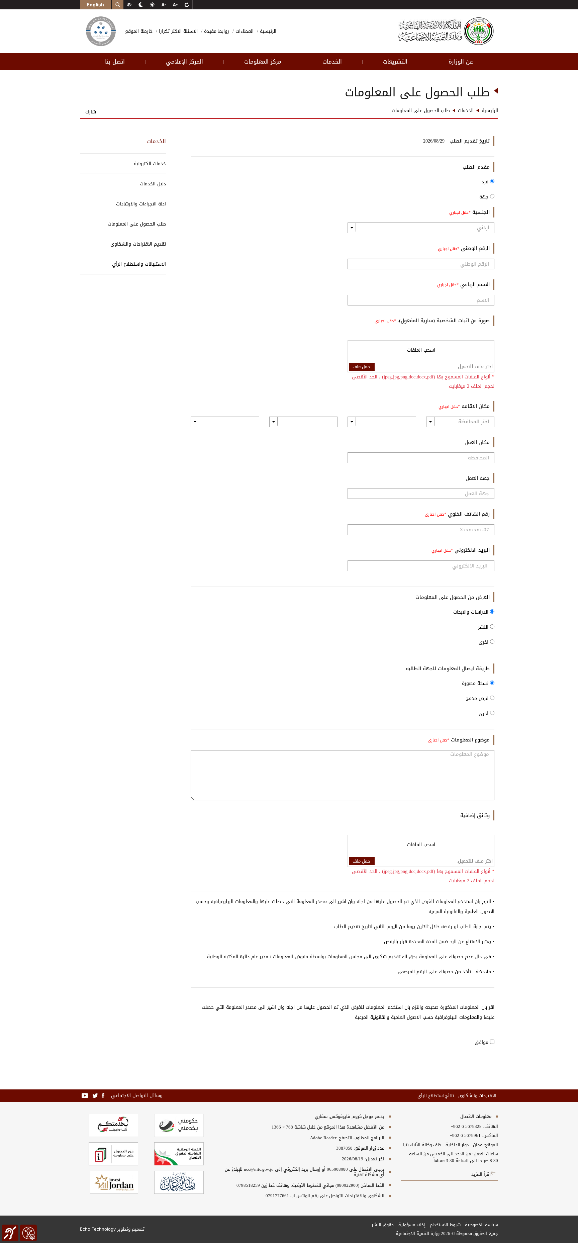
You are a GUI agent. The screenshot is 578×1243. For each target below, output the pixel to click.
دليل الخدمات (153, 183)
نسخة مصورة (476, 683)
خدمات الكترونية (150, 163)
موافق (482, 1042)
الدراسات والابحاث (471, 612)
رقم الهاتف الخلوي (468, 514)
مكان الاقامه (475, 406)
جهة (484, 196)
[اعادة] (186, 4)
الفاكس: (490, 1135)
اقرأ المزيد (481, 1174)
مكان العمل (477, 442)
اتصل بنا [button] (115, 61)
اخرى (484, 642)
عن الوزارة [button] (461, 61)
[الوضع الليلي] (141, 4)
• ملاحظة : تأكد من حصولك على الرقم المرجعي (446, 971)
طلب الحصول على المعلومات (137, 224)
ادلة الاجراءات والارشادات (141, 203)
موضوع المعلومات (469, 739)
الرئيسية (267, 31)
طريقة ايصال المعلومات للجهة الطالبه (448, 668)
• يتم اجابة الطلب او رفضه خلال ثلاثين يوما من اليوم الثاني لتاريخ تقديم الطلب (414, 926)
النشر (484, 627)
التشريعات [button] (395, 61)
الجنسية (480, 212)
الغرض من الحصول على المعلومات (452, 597)
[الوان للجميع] (129, 4)
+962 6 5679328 (466, 1126)
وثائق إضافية (475, 815)
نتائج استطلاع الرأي (435, 1095)
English (95, 4)
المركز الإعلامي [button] (184, 61)
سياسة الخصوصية (481, 1225)
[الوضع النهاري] (152, 4)
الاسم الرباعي (474, 284)
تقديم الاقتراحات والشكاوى (138, 244)
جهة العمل (478, 478)
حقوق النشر (383, 1225)
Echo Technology (98, 1229)
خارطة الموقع (139, 31)
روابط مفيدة (215, 31)
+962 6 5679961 (465, 1135)
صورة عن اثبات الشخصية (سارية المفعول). (443, 320)
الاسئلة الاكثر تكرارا (177, 31)
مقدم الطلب (476, 167)
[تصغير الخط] (164, 4)
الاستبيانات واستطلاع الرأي (139, 264)
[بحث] (117, 4)
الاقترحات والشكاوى (477, 1095)
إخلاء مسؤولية (411, 1225)
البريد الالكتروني (471, 550)
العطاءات (244, 31)
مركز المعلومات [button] (262, 61)
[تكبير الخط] (175, 4)
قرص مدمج (478, 698)
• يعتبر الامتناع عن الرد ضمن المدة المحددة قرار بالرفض (439, 941)
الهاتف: (490, 1126)
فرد (486, 181)
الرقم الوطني (474, 248)
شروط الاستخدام (445, 1225)
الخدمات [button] (332, 61)
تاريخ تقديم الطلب (470, 141)
